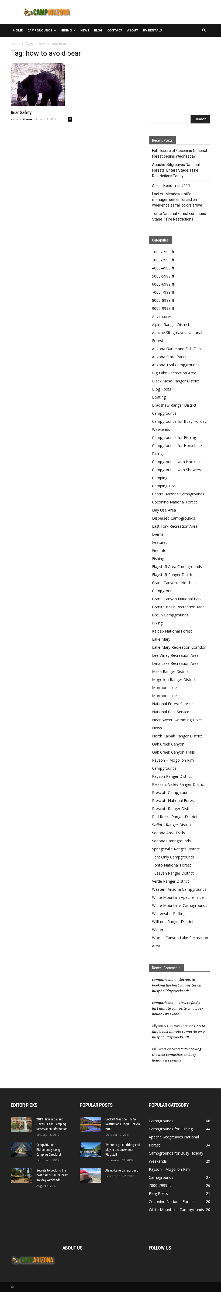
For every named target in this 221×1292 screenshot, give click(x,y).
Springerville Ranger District (176, 848)
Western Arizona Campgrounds (179, 889)
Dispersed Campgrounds (173, 518)
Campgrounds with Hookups (177, 461)
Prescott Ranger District (173, 808)
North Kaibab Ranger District (177, 736)
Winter (157, 929)
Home (18, 30)
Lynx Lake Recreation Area (175, 663)
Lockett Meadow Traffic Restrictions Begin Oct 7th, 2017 (122, 1124)
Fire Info (159, 550)
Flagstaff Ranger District (173, 574)
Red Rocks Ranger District (174, 816)
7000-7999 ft (163, 292)
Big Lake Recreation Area (174, 372)
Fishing (158, 558)
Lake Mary (161, 639)
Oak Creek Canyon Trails (173, 752)
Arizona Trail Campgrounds (175, 364)
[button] (203, 30)
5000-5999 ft (163, 276)
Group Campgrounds (170, 614)
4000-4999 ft (163, 268)
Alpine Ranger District (170, 324)
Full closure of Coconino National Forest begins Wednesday (179, 153)
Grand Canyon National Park (177, 598)
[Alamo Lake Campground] (90, 1175)
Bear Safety (21, 112)
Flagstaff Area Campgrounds (177, 566)
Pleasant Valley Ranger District (178, 784)
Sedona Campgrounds (171, 840)
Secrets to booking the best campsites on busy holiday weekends (176, 985)
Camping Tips (164, 485)
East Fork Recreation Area (175, 526)
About (132, 30)
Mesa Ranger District (170, 671)
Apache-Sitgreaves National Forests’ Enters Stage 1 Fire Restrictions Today (176, 170)
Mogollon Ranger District (174, 679)
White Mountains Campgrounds (179, 905)
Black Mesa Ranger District (175, 381)
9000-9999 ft (163, 308)
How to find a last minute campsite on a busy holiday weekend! (177, 1008)
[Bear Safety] (41, 84)
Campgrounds (39, 30)
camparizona (21, 119)
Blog (98, 30)
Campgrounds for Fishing (174, 437)
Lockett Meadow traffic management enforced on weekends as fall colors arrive (177, 199)
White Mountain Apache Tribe (178, 897)
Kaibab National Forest (172, 631)
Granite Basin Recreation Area (178, 606)
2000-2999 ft (163, 259)
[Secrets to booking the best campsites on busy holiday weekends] (21, 1175)
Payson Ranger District (172, 776)
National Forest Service (172, 703)
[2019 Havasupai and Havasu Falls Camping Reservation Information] (21, 1124)
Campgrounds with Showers (176, 469)
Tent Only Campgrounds (173, 857)
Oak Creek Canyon (168, 744)
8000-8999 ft (163, 300)
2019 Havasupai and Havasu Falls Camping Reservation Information (51, 1124)
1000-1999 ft (163, 251)
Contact (114, 30)
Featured (160, 542)
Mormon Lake (164, 687)
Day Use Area (164, 510)
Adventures (162, 316)
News (84, 30)
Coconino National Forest (174, 502)
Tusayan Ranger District (173, 873)
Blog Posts (161, 389)
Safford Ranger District (172, 824)
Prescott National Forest (173, 800)
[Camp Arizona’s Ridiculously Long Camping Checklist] (21, 1149)
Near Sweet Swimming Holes (177, 719)
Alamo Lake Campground (122, 1170)
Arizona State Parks (169, 356)
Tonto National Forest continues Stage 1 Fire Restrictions (179, 216)
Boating (159, 397)
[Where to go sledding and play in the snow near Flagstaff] (90, 1149)
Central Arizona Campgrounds (178, 493)
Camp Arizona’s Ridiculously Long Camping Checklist (48, 1149)
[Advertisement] (147, 12)
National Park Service (170, 711)
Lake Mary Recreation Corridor (179, 647)
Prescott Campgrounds (172, 792)
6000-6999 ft (163, 284)
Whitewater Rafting (168, 913)
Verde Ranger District (170, 881)
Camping (159, 477)
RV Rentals (152, 30)
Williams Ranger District (172, 921)
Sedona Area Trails (168, 832)
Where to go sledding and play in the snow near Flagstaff (122, 1149)
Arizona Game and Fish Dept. (177, 348)
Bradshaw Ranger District (174, 405)
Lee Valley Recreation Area (175, 655)
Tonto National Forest (171, 865)
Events (158, 534)
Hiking (66, 30)
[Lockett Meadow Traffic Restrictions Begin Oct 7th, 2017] (90, 1124)
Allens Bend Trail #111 (171, 185)
